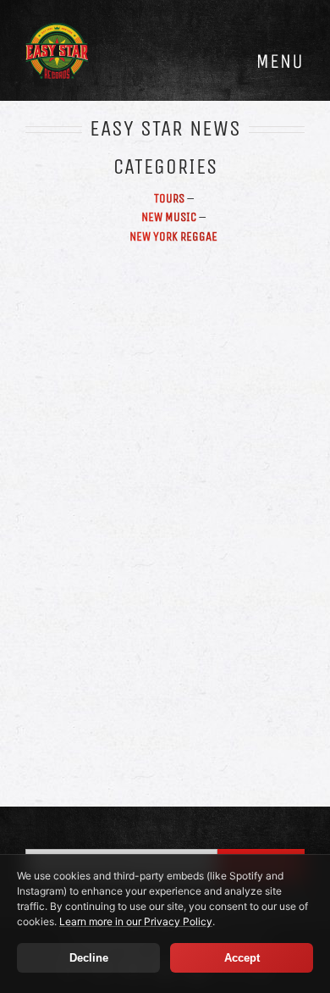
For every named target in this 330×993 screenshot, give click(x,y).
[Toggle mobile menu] (279, 61)
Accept (242, 957)
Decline (88, 957)
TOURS (169, 198)
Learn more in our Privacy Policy (135, 921)
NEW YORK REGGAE (173, 236)
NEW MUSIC (168, 217)
